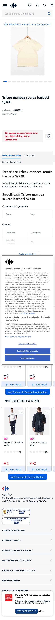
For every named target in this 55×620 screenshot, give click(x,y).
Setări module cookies (28, 344)
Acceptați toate (27, 358)
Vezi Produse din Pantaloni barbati (27, 477)
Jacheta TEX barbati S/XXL (38, 443)
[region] (27, 310)
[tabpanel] (27, 51)
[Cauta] (49, 13)
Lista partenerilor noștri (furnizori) (18, 336)
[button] (52, 5)
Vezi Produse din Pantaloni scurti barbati (27, 392)
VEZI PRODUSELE (25, 611)
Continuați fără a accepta (27, 351)
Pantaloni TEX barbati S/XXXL (13, 443)
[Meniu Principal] (5, 5)
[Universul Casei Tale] (13, 5)
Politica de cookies (28, 313)
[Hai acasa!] (5, 24)
